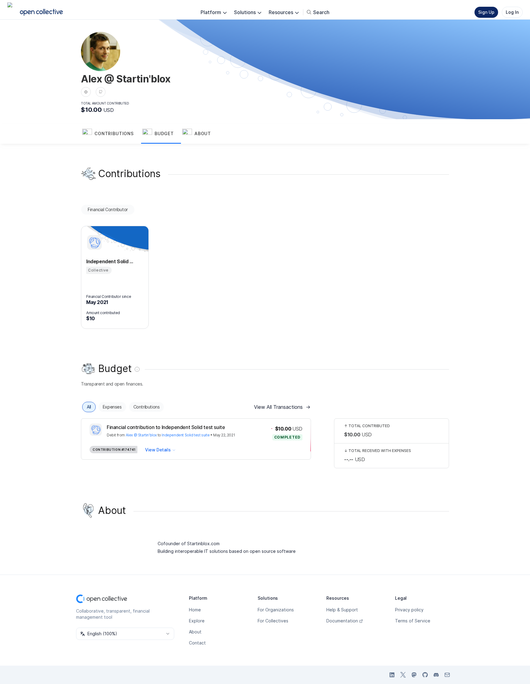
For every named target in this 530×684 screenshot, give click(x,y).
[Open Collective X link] (403, 675)
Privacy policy (409, 609)
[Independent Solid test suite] (93, 242)
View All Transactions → (282, 407)
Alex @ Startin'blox (141, 435)
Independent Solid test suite (185, 435)
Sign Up (486, 12)
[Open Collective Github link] (425, 675)
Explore (197, 620)
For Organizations (276, 609)
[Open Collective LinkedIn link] (392, 675)
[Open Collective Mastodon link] (414, 675)
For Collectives (273, 620)
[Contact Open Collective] (447, 675)
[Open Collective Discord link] (436, 675)
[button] (111, 134)
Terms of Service (412, 620)
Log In (512, 12)
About (195, 631)
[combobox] (125, 634)
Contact (197, 642)
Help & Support (342, 609)
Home (195, 609)
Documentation (342, 620)
